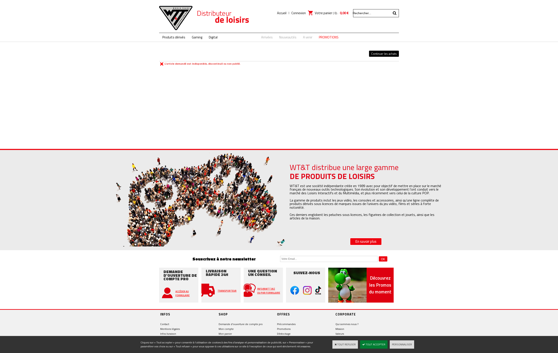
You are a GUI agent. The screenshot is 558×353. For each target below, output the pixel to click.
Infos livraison (168, 334)
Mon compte (226, 329)
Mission (339, 329)
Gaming (197, 37)
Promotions (284, 329)
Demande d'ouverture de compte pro (241, 324)
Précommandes (286, 324)
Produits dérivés (173, 37)
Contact (164, 324)
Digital (213, 37)
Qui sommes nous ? (346, 324)
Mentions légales (170, 329)
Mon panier (225, 334)
